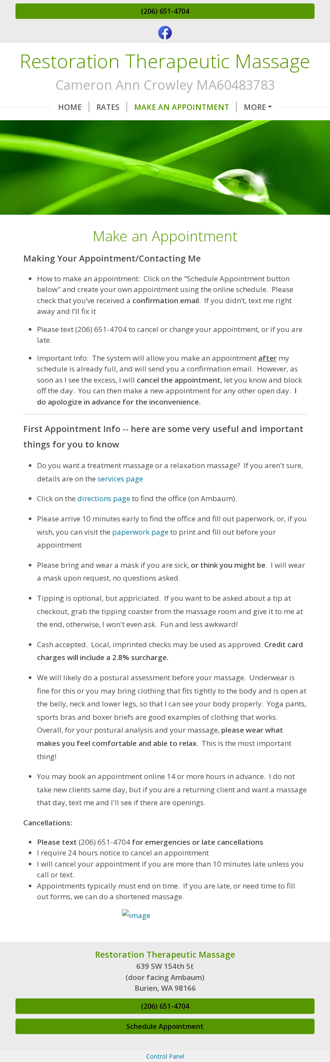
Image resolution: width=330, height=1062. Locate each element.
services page (120, 479)
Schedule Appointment (165, 1026)
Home (70, 107)
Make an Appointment (181, 107)
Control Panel (165, 1056)
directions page (103, 498)
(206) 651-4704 (165, 11)
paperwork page (140, 532)
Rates (107, 107)
